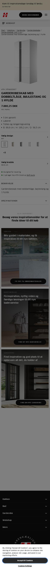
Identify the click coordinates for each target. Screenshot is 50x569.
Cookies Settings (25, 566)
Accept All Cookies (25, 560)
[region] (25, 556)
